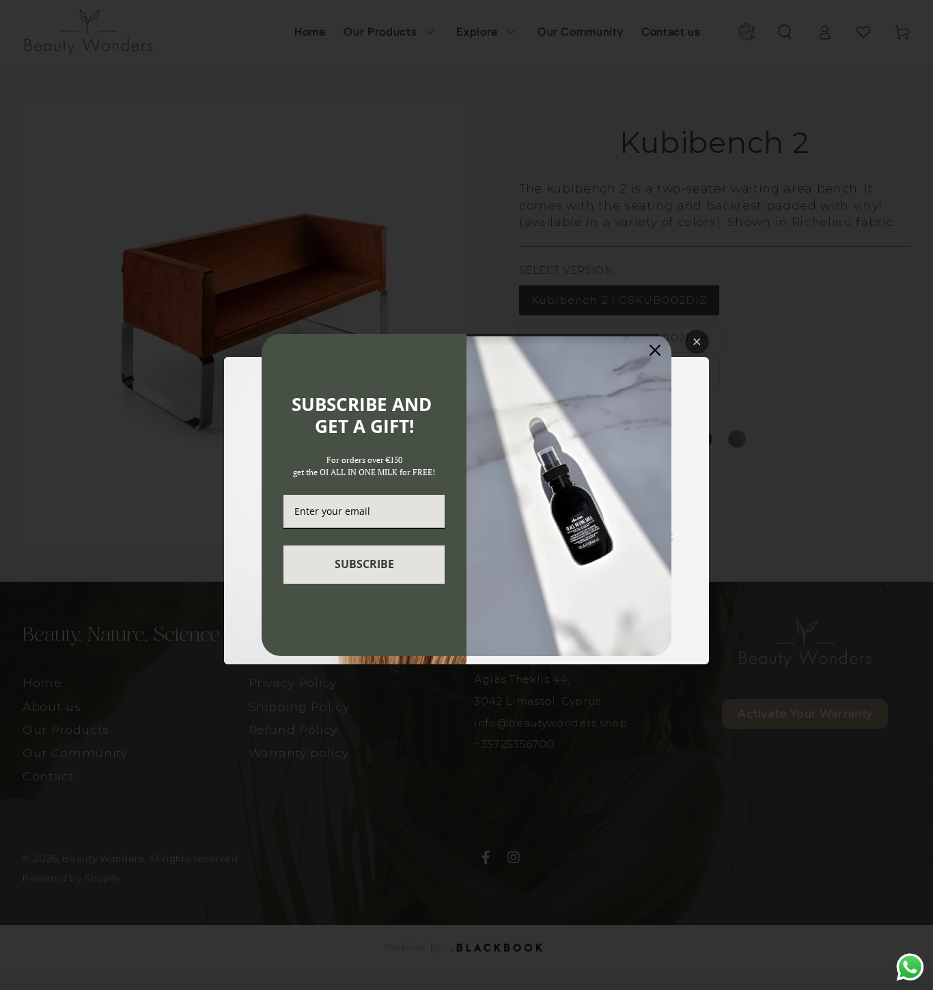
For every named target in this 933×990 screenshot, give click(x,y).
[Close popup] (697, 342)
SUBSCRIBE (364, 563)
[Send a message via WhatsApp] (910, 967)
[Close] (655, 350)
